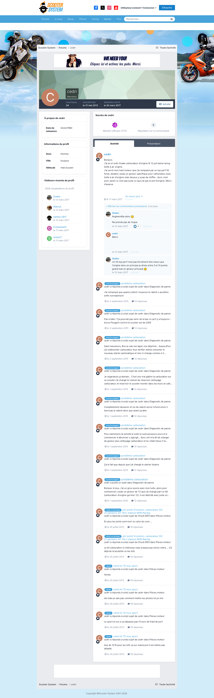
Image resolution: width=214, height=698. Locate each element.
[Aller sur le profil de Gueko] (49, 197)
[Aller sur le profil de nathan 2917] (49, 218)
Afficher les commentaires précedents (132, 206)
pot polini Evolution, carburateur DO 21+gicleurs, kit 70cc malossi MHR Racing (133, 511)
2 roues (58, 19)
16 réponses (136, 527)
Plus (119, 19)
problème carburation (133, 283)
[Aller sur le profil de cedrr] (99, 156)
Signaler (129, 199)
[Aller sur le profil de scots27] (49, 238)
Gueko (56, 196)
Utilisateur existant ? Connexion (138, 7)
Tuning (95, 19)
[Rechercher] (171, 19)
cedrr (107, 154)
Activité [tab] (114, 143)
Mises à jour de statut (155, 19)
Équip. (71, 19)
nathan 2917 (60, 216)
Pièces (82, 19)
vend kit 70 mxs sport (125, 565)
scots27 (57, 237)
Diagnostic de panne (160, 286)
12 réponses (140, 301)
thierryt (57, 206)
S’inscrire (167, 7)
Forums (45, 19)
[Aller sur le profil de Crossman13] (49, 228)
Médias (107, 19)
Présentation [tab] (153, 143)
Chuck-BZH (144, 515)
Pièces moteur (163, 515)
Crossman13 (60, 227)
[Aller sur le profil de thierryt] (49, 207)
